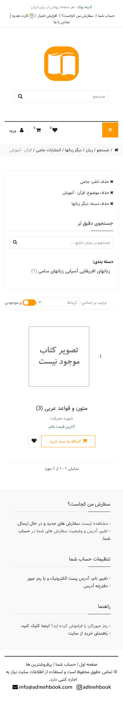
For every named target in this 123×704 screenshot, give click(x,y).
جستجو (103, 150)
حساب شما (106, 16)
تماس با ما (62, 22)
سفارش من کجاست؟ (77, 16)
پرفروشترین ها (39, 664)
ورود (13, 130)
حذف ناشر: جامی (95, 181)
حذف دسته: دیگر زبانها (91, 203)
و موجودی (13, 302)
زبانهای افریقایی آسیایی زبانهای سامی (70, 271)
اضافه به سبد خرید (65, 441)
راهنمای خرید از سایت (88, 633)
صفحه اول (88, 664)
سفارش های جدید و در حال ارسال (49, 523)
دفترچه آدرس (96, 586)
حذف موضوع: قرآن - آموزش (86, 192)
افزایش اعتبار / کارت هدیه (34, 15)
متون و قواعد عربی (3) (61, 408)
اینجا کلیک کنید (35, 626)
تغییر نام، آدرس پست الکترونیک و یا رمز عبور (67, 578)
